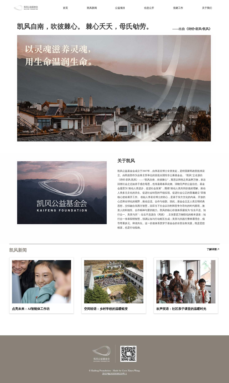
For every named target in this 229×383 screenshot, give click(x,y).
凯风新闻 (92, 7)
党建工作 (178, 7)
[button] (120, 7)
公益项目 (120, 7)
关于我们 (207, 7)
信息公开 (149, 7)
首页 (65, 7)
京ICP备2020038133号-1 (114, 373)
